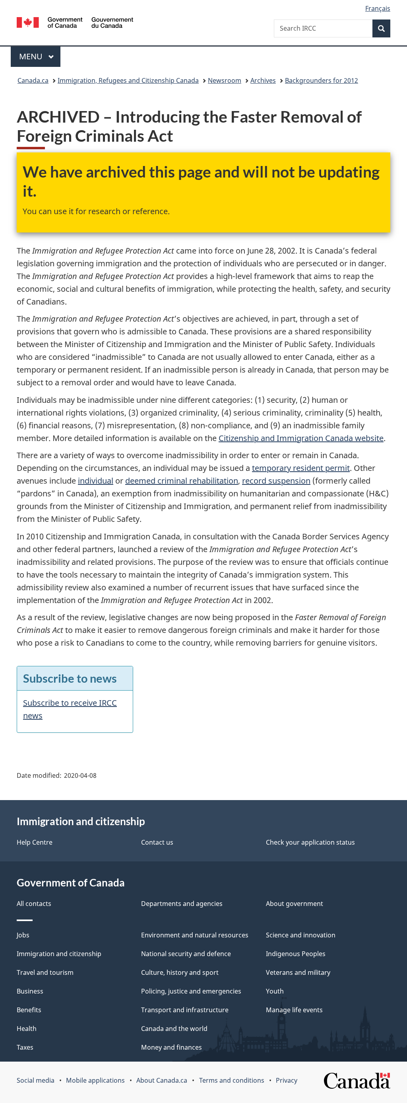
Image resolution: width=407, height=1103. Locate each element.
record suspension (276, 480)
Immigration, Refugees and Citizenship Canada (128, 80)
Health (27, 1028)
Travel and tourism (45, 972)
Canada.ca (32, 80)
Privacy (286, 1080)
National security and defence (186, 953)
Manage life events (294, 1009)
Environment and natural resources (194, 935)
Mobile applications (95, 1080)
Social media (35, 1080)
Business (30, 991)
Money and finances (171, 1047)
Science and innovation (300, 935)
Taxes (25, 1047)
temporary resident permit (301, 468)
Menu (32, 56)
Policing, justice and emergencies (191, 991)
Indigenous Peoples (296, 953)
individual (95, 480)
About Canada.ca (161, 1080)
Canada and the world (174, 1028)
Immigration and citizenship (59, 953)
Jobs (23, 935)
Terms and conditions (231, 1080)
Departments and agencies (182, 903)
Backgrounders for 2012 (321, 80)
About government (294, 903)
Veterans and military (298, 972)
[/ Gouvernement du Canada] (75, 23)
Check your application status (310, 842)
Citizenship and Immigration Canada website (301, 438)
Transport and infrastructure (185, 1009)
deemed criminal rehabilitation (181, 480)
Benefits (29, 1009)
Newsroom (224, 80)
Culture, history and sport (180, 972)
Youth (275, 991)
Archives (263, 80)
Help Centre (34, 842)
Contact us (157, 842)
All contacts (34, 903)
